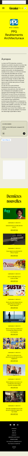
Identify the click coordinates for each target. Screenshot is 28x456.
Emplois (14, 432)
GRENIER (14, 446)
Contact (14, 435)
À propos (14, 428)
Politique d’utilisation (14, 443)
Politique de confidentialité (14, 441)
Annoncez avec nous (14, 437)
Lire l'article (14, 230)
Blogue (14, 430)
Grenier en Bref (14, 439)
